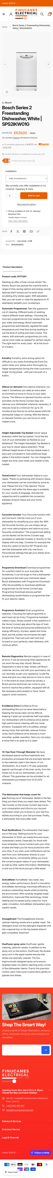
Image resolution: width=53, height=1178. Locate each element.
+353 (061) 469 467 (15, 1106)
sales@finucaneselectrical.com (19, 1110)
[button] (4, 14)
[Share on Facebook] (11, 231)
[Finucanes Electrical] (15, 1083)
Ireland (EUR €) (8, 3)
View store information (18, 221)
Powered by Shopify (36, 1174)
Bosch (7, 102)
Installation (11, 171)
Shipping (16, 138)
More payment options (26, 204)
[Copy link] (38, 231)
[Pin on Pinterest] (24, 231)
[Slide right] (48, 64)
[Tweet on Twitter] (17, 231)
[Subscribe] (45, 1050)
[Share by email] (31, 231)
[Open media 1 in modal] (26, 64)
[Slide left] (5, 64)
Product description (12, 267)
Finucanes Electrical (22, 1174)
